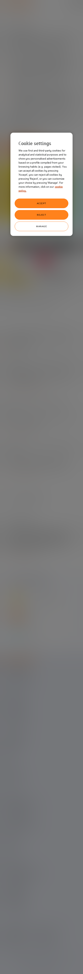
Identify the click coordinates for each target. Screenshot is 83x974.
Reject (41, 215)
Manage (41, 226)
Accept (41, 203)
